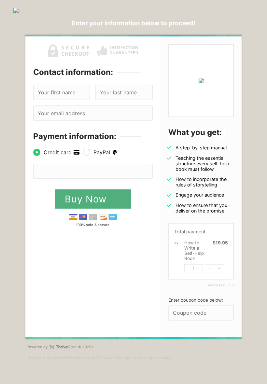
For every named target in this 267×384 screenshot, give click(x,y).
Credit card (58, 152)
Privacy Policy (112, 357)
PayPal (102, 152)
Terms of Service (147, 357)
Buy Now (87, 199)
